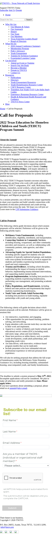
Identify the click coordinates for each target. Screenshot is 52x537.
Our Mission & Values (20, 27)
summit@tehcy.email (18, 388)
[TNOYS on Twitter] (12, 532)
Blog (7, 104)
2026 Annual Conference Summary (26, 46)
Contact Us (15, 73)
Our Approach (17, 29)
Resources (9, 75)
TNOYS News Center (20, 102)
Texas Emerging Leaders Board (24, 39)
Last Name (9, 431)
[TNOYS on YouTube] (2, 532)
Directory (15, 80)
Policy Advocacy (18, 51)
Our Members (16, 36)
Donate (19, 10)
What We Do (10, 44)
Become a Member (19, 68)
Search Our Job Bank (20, 65)
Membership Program (20, 48)
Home (8, 15)
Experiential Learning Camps (23, 58)
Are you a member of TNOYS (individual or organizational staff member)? (22, 457)
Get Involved (10, 60)
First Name (9, 420)
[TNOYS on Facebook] (16, 532)
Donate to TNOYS (19, 70)
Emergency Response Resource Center (27, 94)
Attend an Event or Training (22, 63)
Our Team (15, 34)
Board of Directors (18, 41)
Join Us (12, 10)
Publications (16, 77)
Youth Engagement (19, 53)
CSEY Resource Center (21, 87)
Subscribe (4, 10)
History (14, 31)
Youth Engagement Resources (23, 82)
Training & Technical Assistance (24, 56)
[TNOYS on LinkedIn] (7, 532)
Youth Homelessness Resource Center (27, 85)
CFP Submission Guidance (26, 209)
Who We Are (10, 24)
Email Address (11, 442)
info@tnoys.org (7, 527)
